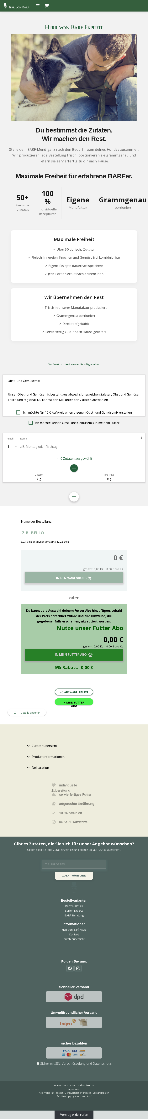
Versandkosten (101, 1092)
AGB (72, 1085)
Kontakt (74, 934)
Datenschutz (61, 1085)
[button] (38, 6)
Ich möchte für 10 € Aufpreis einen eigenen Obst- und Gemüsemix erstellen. (77, 412)
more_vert (141, 437)
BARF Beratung (74, 915)
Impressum (74, 1089)
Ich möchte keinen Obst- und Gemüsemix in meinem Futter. (77, 423)
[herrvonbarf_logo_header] (16, 6)
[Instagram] (78, 968)
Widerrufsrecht (85, 1085)
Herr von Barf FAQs (74, 929)
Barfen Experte (74, 910)
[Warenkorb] (46, 6)
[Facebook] (70, 968)
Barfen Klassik (74, 906)
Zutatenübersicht (74, 939)
